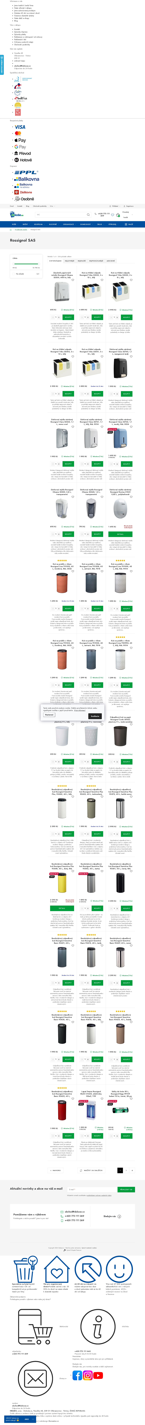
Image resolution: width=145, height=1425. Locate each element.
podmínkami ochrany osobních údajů (99, 1195)
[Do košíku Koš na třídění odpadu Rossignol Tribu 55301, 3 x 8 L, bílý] (97, 394)
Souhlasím (95, 716)
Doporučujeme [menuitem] (55, 261)
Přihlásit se (126, 1190)
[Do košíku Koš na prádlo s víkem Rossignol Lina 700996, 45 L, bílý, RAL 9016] (126, 685)
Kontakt (17, 29)
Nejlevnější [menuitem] (69, 261)
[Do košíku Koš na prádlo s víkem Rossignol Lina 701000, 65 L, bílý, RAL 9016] (126, 608)
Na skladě (27, 274)
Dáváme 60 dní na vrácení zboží (27, 13)
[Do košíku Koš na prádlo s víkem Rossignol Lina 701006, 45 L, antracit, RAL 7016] (97, 685)
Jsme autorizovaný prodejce (24, 10)
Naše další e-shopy (21, 18)
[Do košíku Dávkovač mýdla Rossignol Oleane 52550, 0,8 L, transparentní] (68, 534)
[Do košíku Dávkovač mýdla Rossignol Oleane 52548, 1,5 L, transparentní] (97, 534)
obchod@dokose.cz (75, 1211)
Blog (16, 21)
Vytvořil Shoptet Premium (73, 1250)
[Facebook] (119, 1216)
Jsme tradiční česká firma (23, 5)
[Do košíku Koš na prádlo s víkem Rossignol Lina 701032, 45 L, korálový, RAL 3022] (68, 685)
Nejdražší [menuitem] (82, 261)
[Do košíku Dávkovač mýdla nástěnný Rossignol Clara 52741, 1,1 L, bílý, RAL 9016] (97, 464)
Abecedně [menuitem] (111, 261)
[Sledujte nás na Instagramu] (88, 1375)
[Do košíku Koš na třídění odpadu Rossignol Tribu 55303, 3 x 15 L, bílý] (97, 317)
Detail (120, 534)
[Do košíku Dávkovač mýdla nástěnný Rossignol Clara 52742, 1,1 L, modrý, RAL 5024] (126, 464)
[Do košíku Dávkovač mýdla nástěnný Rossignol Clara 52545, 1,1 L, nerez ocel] (68, 464)
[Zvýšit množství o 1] (59, 317)
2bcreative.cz (53, 1421)
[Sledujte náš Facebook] (77, 1375)
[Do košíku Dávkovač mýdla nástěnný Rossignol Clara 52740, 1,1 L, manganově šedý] (126, 394)
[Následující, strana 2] (126, 1170)
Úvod (11, 206)
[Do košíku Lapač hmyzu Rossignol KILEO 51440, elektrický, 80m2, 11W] (97, 1136)
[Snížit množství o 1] (53, 317)
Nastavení (49, 715)
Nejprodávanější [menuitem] (96, 261)
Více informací (79, 710)
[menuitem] (15, 224)
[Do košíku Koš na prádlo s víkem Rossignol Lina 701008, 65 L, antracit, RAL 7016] (97, 608)
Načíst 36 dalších (93, 1170)
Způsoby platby (20, 34)
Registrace (129, 206)
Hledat (88, 215)
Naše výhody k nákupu (23, 8)
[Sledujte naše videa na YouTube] (98, 1375)
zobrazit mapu (19, 61)
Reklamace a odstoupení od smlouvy (28, 37)
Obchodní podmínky (22, 44)
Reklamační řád (20, 39)
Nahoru (57, 1170)
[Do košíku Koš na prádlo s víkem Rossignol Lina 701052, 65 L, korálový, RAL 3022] (68, 608)
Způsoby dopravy (20, 32)
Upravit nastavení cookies (89, 1248)
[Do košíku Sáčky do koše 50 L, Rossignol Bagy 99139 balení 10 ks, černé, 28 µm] (126, 1136)
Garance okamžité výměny (24, 15)
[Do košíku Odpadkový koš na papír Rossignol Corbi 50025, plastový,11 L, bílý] (68, 761)
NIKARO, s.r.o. (16, 1411)
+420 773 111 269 (103, 215)
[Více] (129, 224)
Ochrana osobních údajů (23, 42)
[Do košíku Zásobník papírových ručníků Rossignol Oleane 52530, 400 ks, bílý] (68, 317)
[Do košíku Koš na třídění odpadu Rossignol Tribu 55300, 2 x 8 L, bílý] (126, 317)
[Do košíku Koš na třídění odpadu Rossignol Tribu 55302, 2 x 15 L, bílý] (68, 394)
